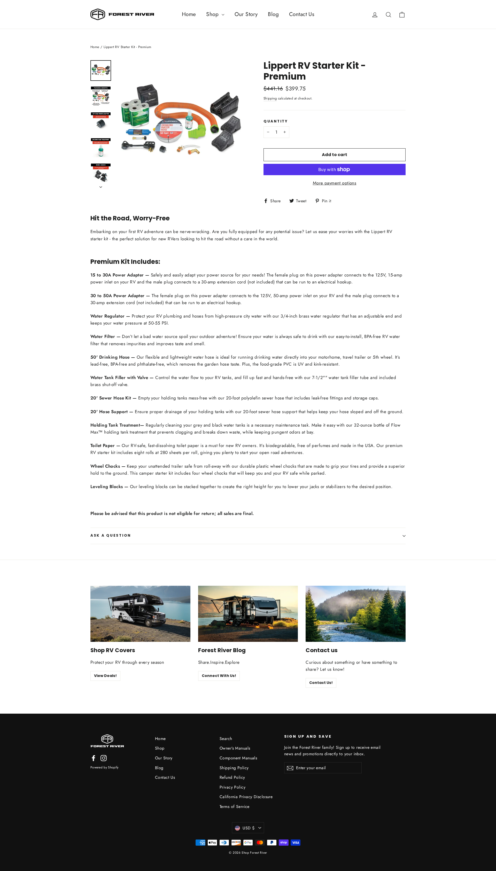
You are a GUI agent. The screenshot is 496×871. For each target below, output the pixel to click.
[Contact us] (356, 614)
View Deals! (105, 675)
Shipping (270, 98)
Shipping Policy (234, 768)
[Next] (100, 185)
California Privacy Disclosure (246, 797)
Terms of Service (235, 807)
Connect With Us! (219, 675)
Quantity (276, 121)
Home (189, 14)
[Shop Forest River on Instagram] (103, 757)
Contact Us (301, 14)
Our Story (246, 14)
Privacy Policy (232, 787)
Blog (273, 14)
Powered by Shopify (104, 767)
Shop (213, 14)
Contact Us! (321, 682)
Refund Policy (232, 777)
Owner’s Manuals (235, 748)
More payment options (335, 183)
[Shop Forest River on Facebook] (93, 757)
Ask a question (110, 535)
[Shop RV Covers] (140, 614)
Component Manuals (238, 758)
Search (226, 739)
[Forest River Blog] (248, 614)
